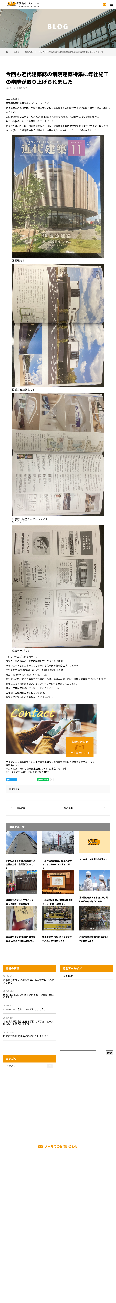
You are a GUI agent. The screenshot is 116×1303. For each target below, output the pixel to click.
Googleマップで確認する (58, 1264)
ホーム (58, 1169)
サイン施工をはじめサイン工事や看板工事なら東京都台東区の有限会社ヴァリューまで (58, 1278)
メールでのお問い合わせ (61, 1146)
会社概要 (58, 1212)
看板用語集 (58, 1226)
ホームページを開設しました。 (93, 859)
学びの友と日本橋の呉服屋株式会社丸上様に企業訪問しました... (20, 864)
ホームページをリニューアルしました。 (24, 1009)
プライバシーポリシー (58, 1282)
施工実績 (58, 1190)
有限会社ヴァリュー (58, 1250)
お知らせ (23, 87)
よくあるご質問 (58, 1233)
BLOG (58, 1240)
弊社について (58, 1197)
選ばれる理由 (58, 1183)
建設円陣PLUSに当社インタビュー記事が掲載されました (29, 996)
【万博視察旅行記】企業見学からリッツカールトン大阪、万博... (57, 864)
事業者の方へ (58, 1205)
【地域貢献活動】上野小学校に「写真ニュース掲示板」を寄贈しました (28, 1023)
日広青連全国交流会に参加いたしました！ (26, 1036)
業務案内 (58, 1176)
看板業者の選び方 (58, 1219)
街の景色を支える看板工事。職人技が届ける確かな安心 (28, 981)
